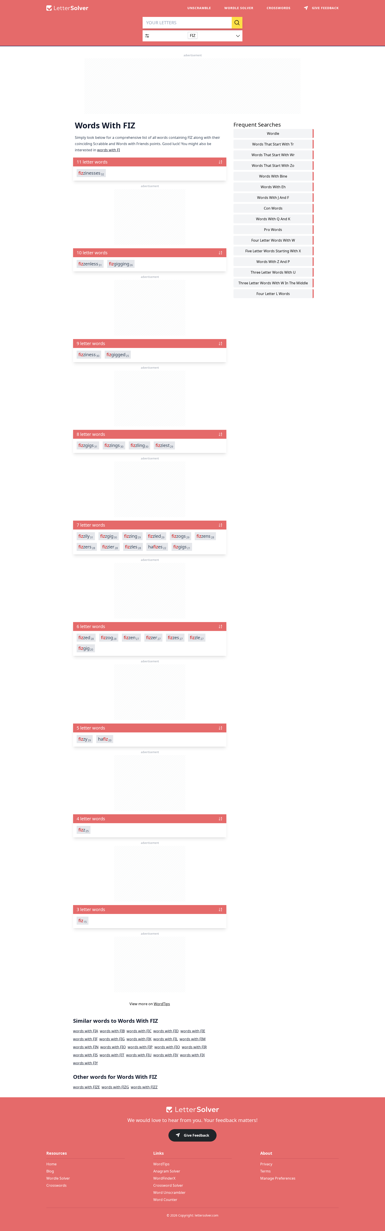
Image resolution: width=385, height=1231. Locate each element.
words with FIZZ (144, 1087)
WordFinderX (164, 1178)
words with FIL (165, 1039)
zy (84, 739)
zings (113, 445)
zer (153, 638)
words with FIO (113, 1047)
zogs (180, 536)
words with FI (108, 150)
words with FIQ (167, 1047)
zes (175, 638)
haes (157, 547)
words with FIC (139, 1031)
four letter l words (273, 293)
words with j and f (273, 197)
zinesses (91, 173)
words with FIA (85, 1031)
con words (273, 208)
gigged (117, 355)
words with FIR (194, 1047)
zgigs (87, 445)
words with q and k (273, 218)
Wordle (273, 133)
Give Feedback (196, 1135)
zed (86, 638)
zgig (108, 536)
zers (86, 547)
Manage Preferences (277, 1178)
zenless (90, 264)
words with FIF (85, 1039)
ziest (164, 445)
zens (205, 536)
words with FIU (139, 1055)
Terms (265, 1171)
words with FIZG (115, 1087)
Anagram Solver (166, 1171)
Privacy (266, 1164)
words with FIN (85, 1047)
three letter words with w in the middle (273, 283)
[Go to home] (192, 1109)
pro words (273, 229)
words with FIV (165, 1055)
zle (197, 638)
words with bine (273, 176)
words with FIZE (86, 1087)
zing (132, 536)
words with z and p (273, 261)
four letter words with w (273, 240)
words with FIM (193, 1039)
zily (85, 536)
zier (110, 547)
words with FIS (85, 1055)
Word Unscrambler (169, 1192)
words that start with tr (273, 144)
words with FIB (112, 1031)
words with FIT (112, 1055)
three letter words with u (273, 272)
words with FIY (85, 1063)
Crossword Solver (168, 1185)
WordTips (162, 1003)
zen (131, 638)
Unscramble (199, 8)
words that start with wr (273, 154)
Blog (50, 1171)
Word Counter (165, 1199)
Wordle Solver (238, 8)
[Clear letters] (226, 22)
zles (133, 547)
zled (156, 536)
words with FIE (192, 1031)
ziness (88, 355)
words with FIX (192, 1055)
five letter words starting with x (273, 251)
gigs (181, 547)
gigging (121, 264)
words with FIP (140, 1047)
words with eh (273, 186)
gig (85, 648)
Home (51, 1164)
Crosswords (279, 8)
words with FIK (139, 1039)
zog (109, 638)
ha (104, 739)
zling (139, 445)
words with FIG (112, 1039)
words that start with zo (273, 165)
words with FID (166, 1031)
